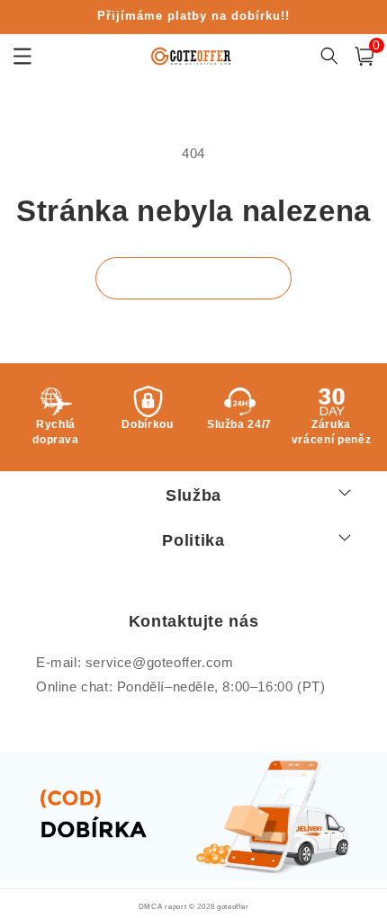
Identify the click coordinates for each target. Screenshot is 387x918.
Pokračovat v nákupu (193, 278)
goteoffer (232, 906)
